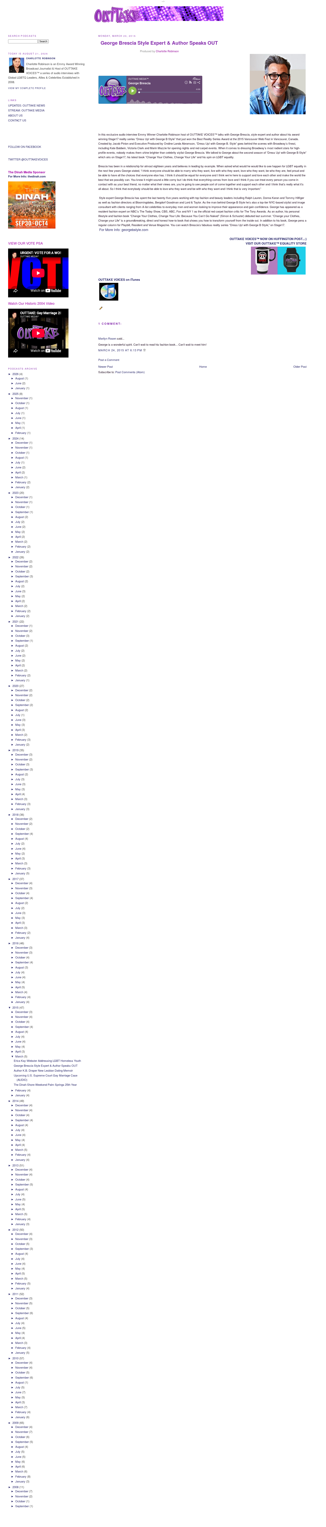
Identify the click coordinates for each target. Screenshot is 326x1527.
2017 (15, 879)
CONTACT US (17, 120)
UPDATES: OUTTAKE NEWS (26, 105)
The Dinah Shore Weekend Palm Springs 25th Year (45, 1085)
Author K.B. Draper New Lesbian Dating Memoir (43, 1070)
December (22, 442)
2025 (15, 394)
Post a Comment (108, 360)
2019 (15, 750)
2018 (15, 814)
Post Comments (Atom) (130, 372)
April (18, 428)
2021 (15, 621)
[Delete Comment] (144, 350)
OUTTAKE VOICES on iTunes (119, 279)
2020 (15, 686)
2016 (15, 943)
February (21, 433)
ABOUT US (15, 115)
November (22, 398)
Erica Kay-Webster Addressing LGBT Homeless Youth (47, 1061)
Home (203, 366)
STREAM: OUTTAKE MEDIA (26, 110)
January (20, 388)
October (20, 403)
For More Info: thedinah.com (27, 176)
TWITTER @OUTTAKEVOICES (28, 159)
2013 (15, 1165)
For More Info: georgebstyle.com (123, 229)
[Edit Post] (101, 309)
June (18, 383)
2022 (15, 557)
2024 (15, 438)
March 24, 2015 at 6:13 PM (120, 350)
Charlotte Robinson (167, 51)
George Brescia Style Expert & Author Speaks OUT (46, 1065)
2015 (15, 1007)
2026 (15, 374)
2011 (15, 1294)
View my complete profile (27, 88)
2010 (15, 1358)
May (18, 423)
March (19, 477)
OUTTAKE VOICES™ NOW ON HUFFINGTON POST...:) (268, 239)
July (18, 413)
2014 (15, 1101)
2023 (15, 493)
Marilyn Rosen (107, 338)
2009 (15, 1423)
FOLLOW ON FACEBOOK (24, 147)
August (20, 378)
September (22, 512)
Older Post (300, 366)
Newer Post (105, 366)
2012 (15, 1230)
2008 (15, 1487)
